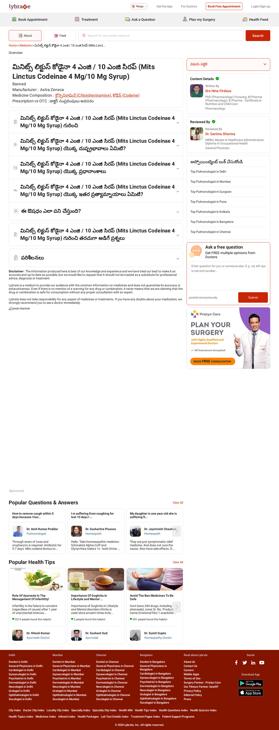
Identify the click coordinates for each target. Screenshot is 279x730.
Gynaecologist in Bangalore (157, 677)
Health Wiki (126, 710)
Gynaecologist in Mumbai (68, 674)
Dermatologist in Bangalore (157, 686)
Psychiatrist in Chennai (110, 678)
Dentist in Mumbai (64, 661)
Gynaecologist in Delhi (22, 674)
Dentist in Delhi (18, 661)
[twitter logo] (244, 664)
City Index (15, 710)
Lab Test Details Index (115, 716)
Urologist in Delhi (19, 690)
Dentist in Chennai (107, 661)
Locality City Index (58, 710)
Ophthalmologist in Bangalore (158, 698)
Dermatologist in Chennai (111, 682)
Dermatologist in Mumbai (68, 682)
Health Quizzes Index (203, 710)
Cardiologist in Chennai (110, 670)
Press (187, 699)
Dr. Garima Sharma (220, 134)
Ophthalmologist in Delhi (24, 695)
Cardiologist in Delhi (21, 670)
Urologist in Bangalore (153, 694)
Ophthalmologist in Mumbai (69, 695)
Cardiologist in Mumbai (67, 670)
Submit (253, 297)
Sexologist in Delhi (20, 699)
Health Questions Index (173, 710)
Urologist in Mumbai (65, 690)
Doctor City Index (33, 710)
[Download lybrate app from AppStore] (250, 695)
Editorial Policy (193, 695)
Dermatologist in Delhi (22, 682)
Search (258, 36)
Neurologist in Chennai (110, 686)
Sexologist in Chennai (109, 699)
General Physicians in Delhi (26, 666)
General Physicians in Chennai (115, 666)
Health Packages (88, 716)
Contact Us (190, 666)
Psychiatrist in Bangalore (155, 682)
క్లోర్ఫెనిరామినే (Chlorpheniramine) (83, 95)
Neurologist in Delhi (21, 686)
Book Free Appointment (224, 6)
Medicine (26, 45)
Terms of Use (192, 678)
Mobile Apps (191, 674)
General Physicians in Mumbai (71, 666)
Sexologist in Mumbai (66, 699)
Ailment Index (66, 716)
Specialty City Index (104, 710)
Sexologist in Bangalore (154, 702)
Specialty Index (80, 710)
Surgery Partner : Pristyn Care (202, 682)
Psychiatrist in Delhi (21, 678)
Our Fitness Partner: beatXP (201, 686)
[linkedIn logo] (253, 664)
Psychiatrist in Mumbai (67, 678)
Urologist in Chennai (108, 690)
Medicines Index (46, 716)
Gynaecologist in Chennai (111, 674)
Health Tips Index (146, 710)
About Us (189, 661)
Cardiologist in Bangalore (155, 673)
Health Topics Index (21, 716)
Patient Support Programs (178, 716)
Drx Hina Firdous (218, 91)
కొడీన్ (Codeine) (126, 95)
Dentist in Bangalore (152, 661)
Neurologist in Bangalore (155, 690)
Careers (189, 670)
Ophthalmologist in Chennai (113, 695)
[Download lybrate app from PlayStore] (250, 686)
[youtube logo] (261, 664)
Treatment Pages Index (145, 716)
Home (13, 45)
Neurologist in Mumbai (66, 686)
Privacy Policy (192, 690)
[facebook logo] (236, 664)
